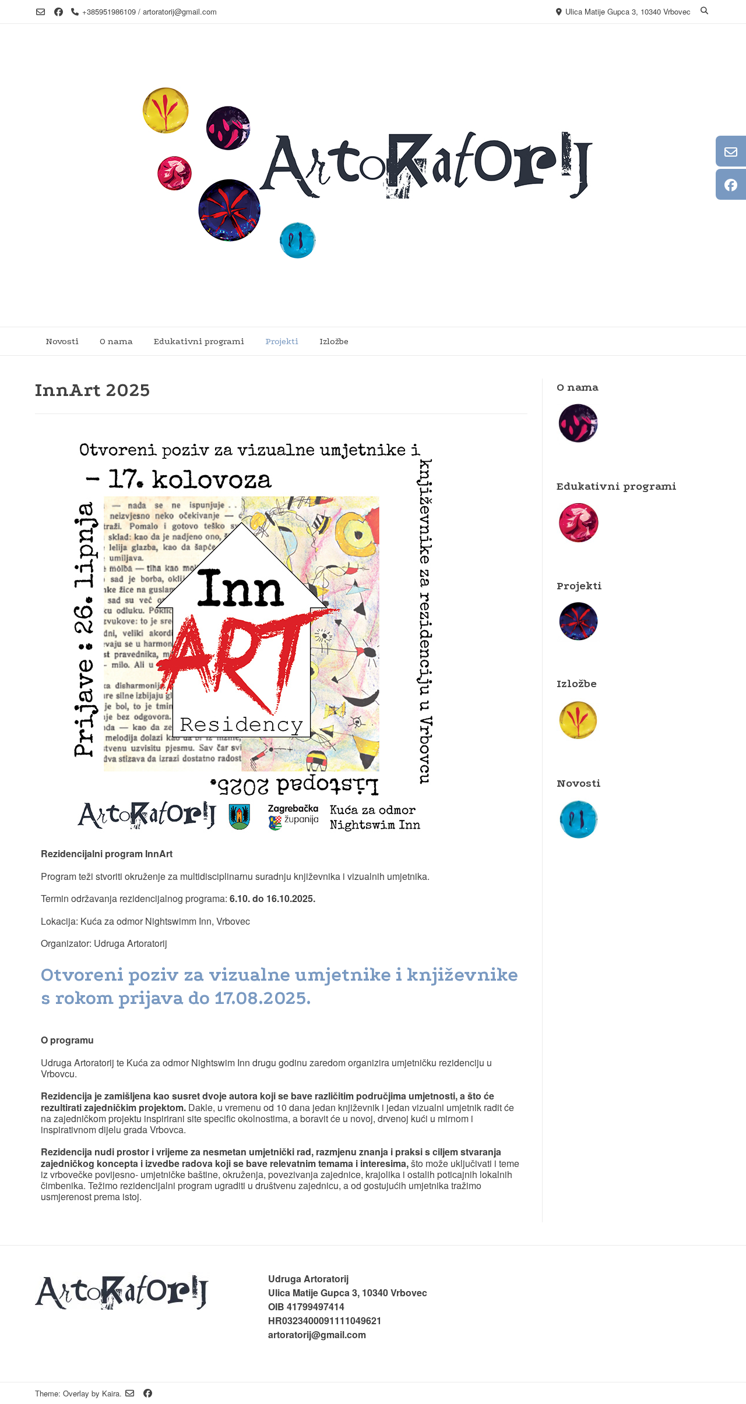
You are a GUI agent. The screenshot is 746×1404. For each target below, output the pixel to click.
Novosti (62, 341)
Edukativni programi (199, 341)
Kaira (110, 1393)
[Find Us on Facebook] (58, 12)
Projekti (281, 341)
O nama (116, 341)
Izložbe (334, 341)
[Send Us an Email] (40, 12)
